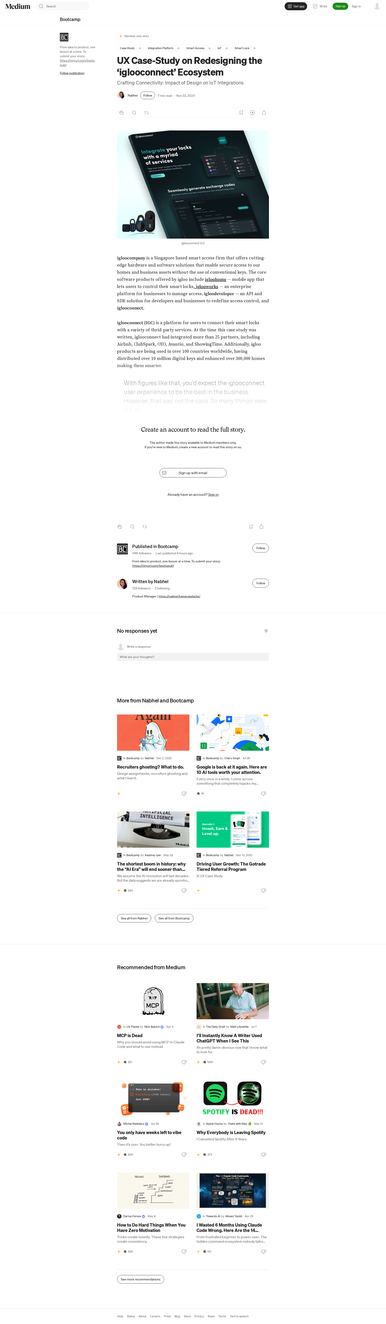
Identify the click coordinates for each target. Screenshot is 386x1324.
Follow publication (72, 73)
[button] (193, 184)
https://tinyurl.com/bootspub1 (153, 566)
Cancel (241, 661)
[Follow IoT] (226, 48)
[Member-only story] (119, 793)
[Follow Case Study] (139, 48)
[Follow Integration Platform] (178, 48)
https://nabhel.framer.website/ (179, 596)
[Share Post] (264, 112)
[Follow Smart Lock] (254, 48)
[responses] (134, 112)
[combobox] (67, 6)
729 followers (141, 588)
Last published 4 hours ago (174, 553)
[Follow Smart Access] (209, 48)
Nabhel (133, 95)
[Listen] (252, 112)
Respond (257, 661)
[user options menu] (377, 5)
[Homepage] (17, 6)
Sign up (340, 6)
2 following (162, 588)
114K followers (141, 553)
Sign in (356, 6)
